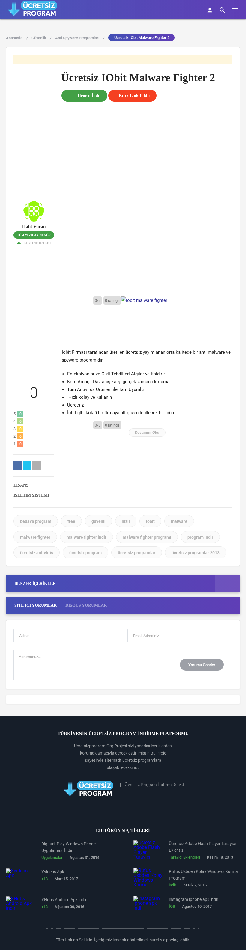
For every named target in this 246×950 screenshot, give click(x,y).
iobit (150, 521)
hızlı (126, 521)
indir (172, 885)
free (71, 521)
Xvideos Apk (52, 871)
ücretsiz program (85, 552)
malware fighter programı (147, 537)
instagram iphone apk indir (193, 899)
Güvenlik (41, 38)
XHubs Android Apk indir (64, 899)
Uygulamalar (52, 857)
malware (179, 521)
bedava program (35, 521)
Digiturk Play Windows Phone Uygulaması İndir (68, 847)
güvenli (99, 521)
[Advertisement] (147, 144)
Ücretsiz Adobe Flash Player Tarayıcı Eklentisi (202, 847)
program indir (200, 537)
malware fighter (35, 537)
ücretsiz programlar (136, 552)
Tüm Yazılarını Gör (34, 235)
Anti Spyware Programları (79, 38)
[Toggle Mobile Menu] (238, 9)
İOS (172, 906)
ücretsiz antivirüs (36, 552)
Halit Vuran (34, 226)
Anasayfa (17, 38)
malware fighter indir (86, 537)
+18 (44, 879)
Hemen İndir (89, 95)
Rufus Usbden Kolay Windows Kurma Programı (203, 874)
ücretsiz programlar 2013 (196, 552)
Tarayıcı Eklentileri (184, 857)
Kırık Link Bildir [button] (134, 95)
